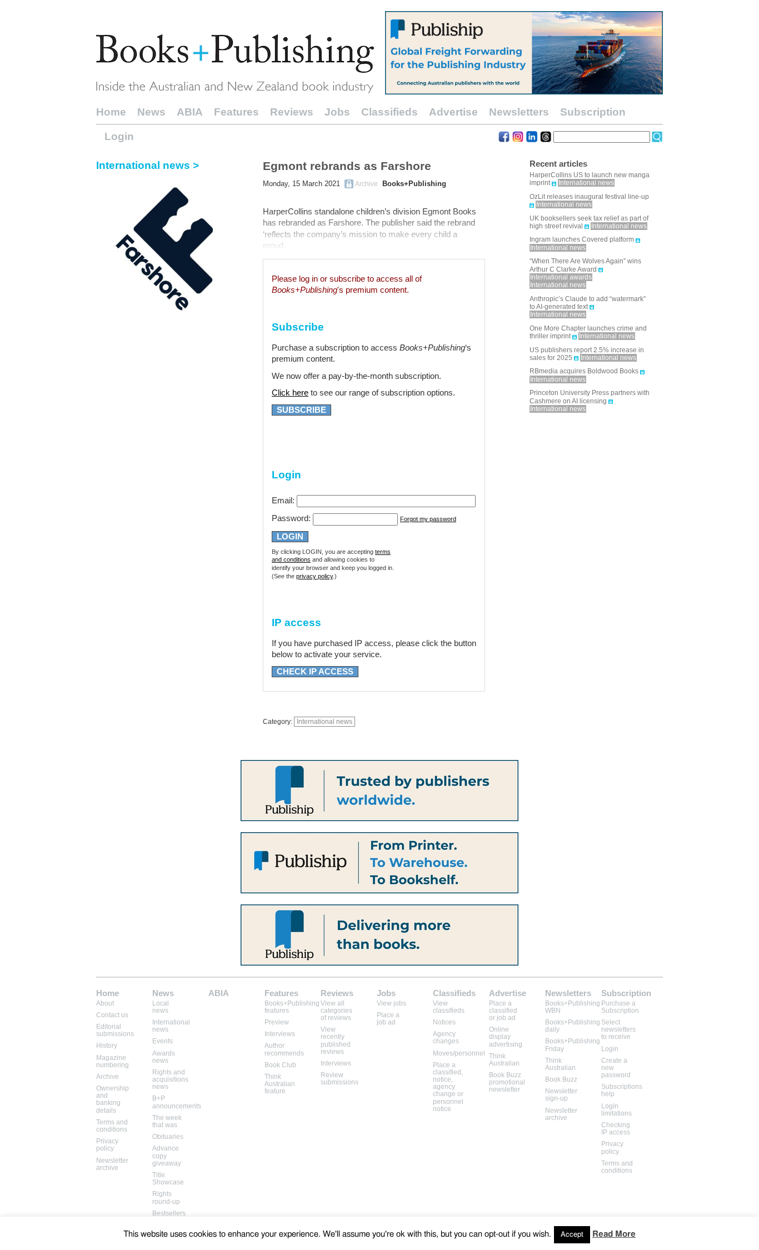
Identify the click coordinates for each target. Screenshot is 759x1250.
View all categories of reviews (336, 1010)
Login (119, 136)
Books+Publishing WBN (572, 1006)
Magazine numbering (112, 1061)
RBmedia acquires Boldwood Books (584, 371)
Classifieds (389, 112)
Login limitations (616, 1109)
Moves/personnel (459, 1053)
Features (236, 112)
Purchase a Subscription (620, 1006)
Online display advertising (505, 1037)
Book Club (280, 1065)
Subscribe (301, 410)
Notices (444, 1022)
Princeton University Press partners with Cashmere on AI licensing (590, 396)
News (151, 112)
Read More (614, 1234)
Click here (290, 392)
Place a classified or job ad (503, 1010)
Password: (291, 518)
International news (324, 722)
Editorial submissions (115, 1030)
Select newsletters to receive (618, 1029)
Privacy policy (107, 1144)
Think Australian (504, 1059)
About (105, 1003)
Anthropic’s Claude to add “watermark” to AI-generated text (588, 303)
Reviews (291, 112)
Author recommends (284, 1049)
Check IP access (315, 671)
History (106, 1045)
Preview (276, 1022)
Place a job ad (388, 1018)
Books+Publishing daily (572, 1025)
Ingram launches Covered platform (582, 239)
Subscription (593, 112)
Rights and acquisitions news (170, 1079)
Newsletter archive (112, 1164)
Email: (283, 500)
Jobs (337, 112)
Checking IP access (615, 1128)
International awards (561, 277)
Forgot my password (428, 519)
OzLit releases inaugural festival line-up (589, 197)
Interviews (279, 1034)
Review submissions (339, 1078)
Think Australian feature (279, 1084)
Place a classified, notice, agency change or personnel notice (448, 1087)
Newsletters (519, 112)
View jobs (391, 1003)
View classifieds (449, 1006)
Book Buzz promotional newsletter (507, 1082)
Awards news (163, 1056)
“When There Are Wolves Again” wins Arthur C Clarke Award (585, 265)
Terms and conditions (112, 1125)
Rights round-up (166, 1197)
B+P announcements (176, 1101)
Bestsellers (169, 1213)
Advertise (453, 112)
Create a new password (616, 1068)
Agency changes (446, 1037)
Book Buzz (561, 1079)
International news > (147, 165)
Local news (160, 1006)
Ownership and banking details (112, 1099)
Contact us (112, 1015)
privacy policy (314, 576)
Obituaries (167, 1137)
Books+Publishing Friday (572, 1044)
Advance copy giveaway (166, 1155)
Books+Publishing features (291, 1006)
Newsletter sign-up (561, 1094)
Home (111, 112)
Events (162, 1041)
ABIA (190, 112)
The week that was (167, 1121)
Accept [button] (572, 1234)
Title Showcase (168, 1178)
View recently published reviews (336, 1041)
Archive (107, 1077)
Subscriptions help (621, 1090)
